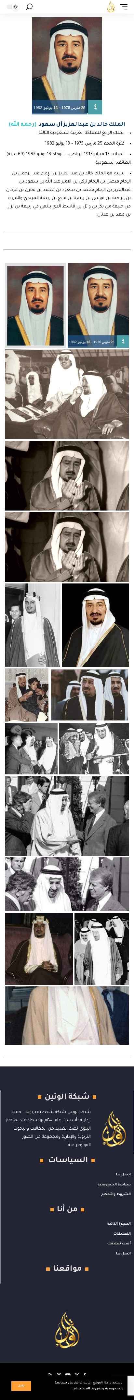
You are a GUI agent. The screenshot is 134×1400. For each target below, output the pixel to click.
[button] (21, 1386)
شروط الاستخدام (87, 1389)
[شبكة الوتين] (111, 7)
